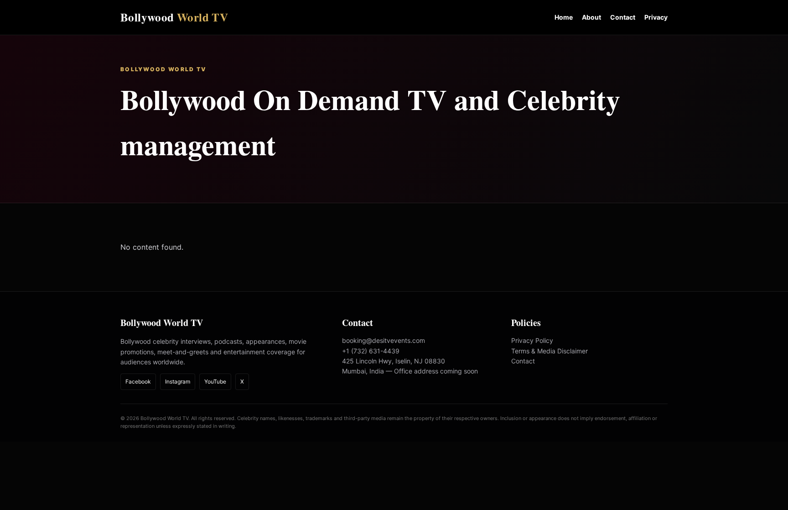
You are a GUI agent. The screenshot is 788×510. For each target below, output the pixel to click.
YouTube (215, 381)
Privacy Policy (532, 340)
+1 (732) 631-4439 (370, 351)
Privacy (656, 17)
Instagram (177, 381)
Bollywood (174, 17)
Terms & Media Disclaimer (549, 351)
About (591, 17)
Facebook (138, 381)
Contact (622, 17)
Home (564, 17)
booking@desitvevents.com (383, 340)
